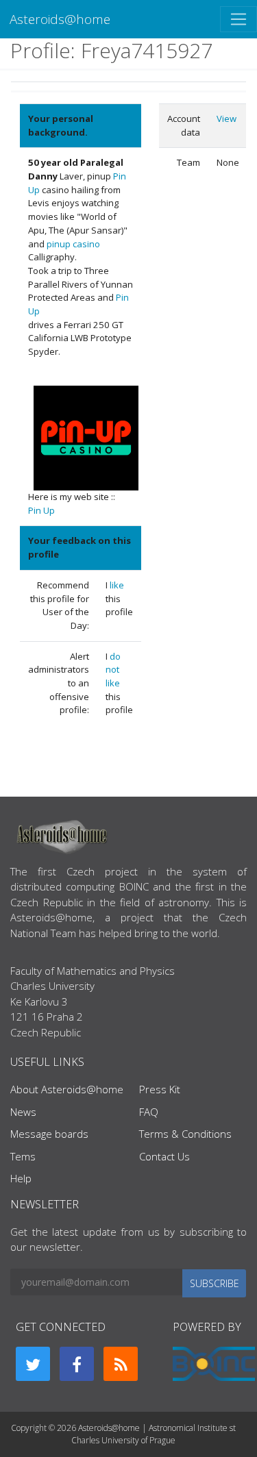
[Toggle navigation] (238, 19)
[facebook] (77, 1364)
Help (21, 1178)
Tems (23, 1156)
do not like (113, 669)
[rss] (120, 1364)
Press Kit (159, 1089)
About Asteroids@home (66, 1089)
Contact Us (164, 1156)
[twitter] (33, 1364)
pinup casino (73, 244)
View (226, 118)
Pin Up (41, 510)
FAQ (148, 1112)
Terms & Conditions (185, 1134)
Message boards (49, 1134)
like (117, 585)
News (23, 1112)
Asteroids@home (60, 18)
